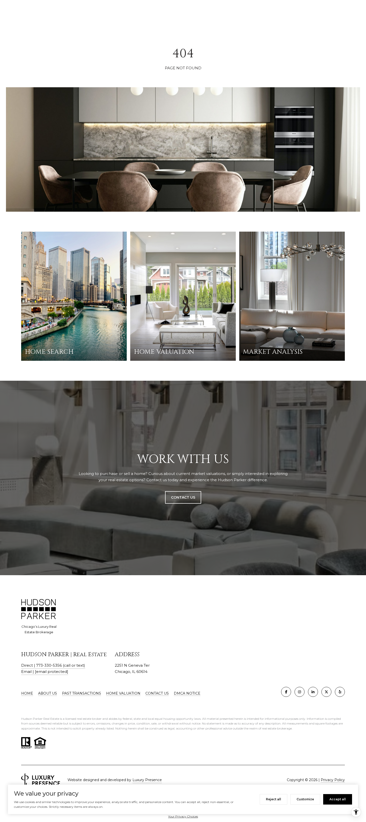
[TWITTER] (326, 692)
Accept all (337, 799)
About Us (47, 693)
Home (27, 693)
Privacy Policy (333, 780)
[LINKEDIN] (313, 692)
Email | (44, 671)
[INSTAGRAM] (300, 692)
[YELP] (340, 692)
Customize (305, 799)
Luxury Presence (147, 780)
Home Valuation (123, 693)
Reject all (273, 799)
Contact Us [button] (183, 497)
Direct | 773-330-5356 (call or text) (53, 665)
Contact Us (157, 693)
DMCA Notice (187, 693)
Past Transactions (81, 693)
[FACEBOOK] (286, 692)
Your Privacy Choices (183, 816)
